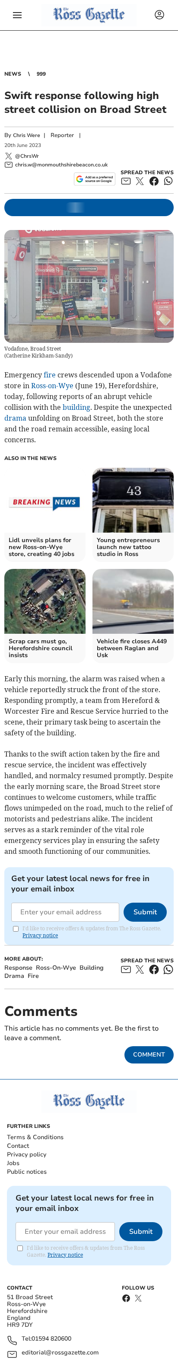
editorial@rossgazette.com (60, 1353)
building (76, 407)
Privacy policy (26, 1154)
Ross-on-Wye (52, 385)
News (12, 73)
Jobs (13, 1163)
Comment (149, 1055)
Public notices (27, 1172)
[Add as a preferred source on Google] (94, 178)
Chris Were (26, 135)
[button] (17, 15)
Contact (18, 1146)
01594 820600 (51, 1339)
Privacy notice (40, 935)
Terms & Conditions (35, 1137)
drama (15, 418)
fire (50, 374)
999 (41, 73)
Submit (145, 912)
